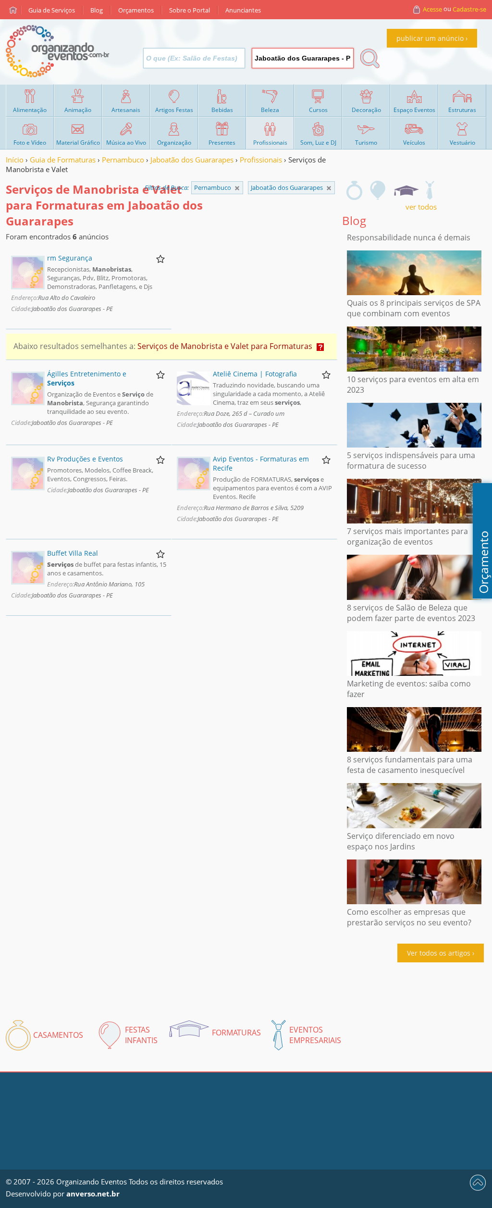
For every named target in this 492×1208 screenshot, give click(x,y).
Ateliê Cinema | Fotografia (255, 373)
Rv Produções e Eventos (85, 458)
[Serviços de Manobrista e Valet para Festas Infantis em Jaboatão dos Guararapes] (378, 190)
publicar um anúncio (430, 38)
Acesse (432, 9)
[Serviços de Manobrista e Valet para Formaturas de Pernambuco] (329, 188)
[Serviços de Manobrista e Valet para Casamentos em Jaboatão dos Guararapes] (354, 190)
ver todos (421, 207)
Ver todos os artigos (438, 953)
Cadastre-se (469, 9)
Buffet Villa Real (72, 553)
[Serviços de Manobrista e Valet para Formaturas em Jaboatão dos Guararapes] (406, 190)
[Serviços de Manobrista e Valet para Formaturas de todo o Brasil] (237, 188)
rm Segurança (69, 257)
